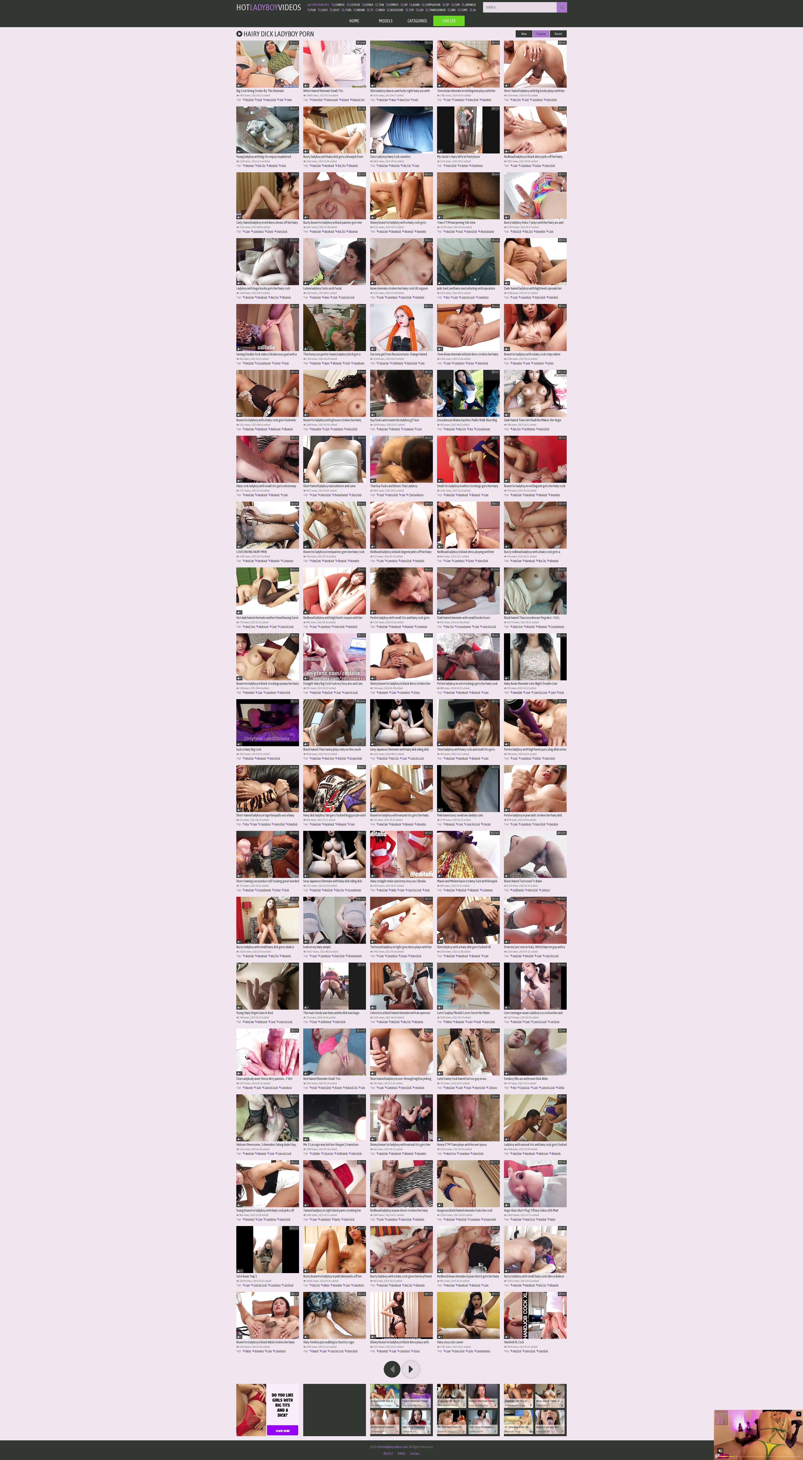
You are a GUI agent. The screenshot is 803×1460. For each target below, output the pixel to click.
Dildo (538, 758)
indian (361, 10)
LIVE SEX (448, 20)
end (453, 10)
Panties (464, 165)
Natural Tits (358, 99)
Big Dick (249, 99)
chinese (340, 4)
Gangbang (358, 363)
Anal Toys (405, 99)
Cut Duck (554, 1021)
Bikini (449, 1021)
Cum (448, 99)
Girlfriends (397, 363)
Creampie (408, 428)
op (447, 4)
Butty (552, 1219)
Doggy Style (355, 758)
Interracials (332, 99)
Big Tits (517, 99)
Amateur (249, 165)
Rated (558, 34)
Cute (553, 692)
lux (421, 10)
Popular (541, 34)
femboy (394, 4)
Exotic (337, 1219)
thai (381, 4)
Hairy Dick (270, 99)
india (381, 10)
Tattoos (545, 890)
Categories (417, 20)
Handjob (486, 99)
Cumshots (459, 99)
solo (324, 10)
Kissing (345, 99)
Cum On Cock (347, 297)
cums (464, 10)
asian (415, 4)
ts (371, 10)
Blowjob (273, 165)
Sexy (289, 99)
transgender (437, 10)
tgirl (348, 10)
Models (386, 20)
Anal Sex (383, 99)
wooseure (396, 10)
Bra (448, 297)
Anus (393, 99)
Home (354, 20)
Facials (487, 824)
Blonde (249, 1087)
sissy (336, 10)
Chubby (316, 1153)
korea (369, 4)
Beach (315, 1351)
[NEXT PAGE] (411, 1369)
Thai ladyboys (416, 494)
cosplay (355, 4)
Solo (470, 1351)
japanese (470, 4)
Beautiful (517, 692)
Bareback (329, 165)
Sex (281, 99)
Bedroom (276, 428)
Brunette (421, 231)
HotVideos (268, 7)
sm (405, 4)
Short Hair (356, 494)
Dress (538, 165)
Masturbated (487, 231)
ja (474, 10)
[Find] (562, 7)
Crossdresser (264, 363)
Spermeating (483, 1351)
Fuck (259, 99)
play (313, 10)
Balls (393, 890)
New (524, 34)
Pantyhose (477, 165)
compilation (432, 4)
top (411, 10)
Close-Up (384, 363)
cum (457, 4)
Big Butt (542, 1219)
